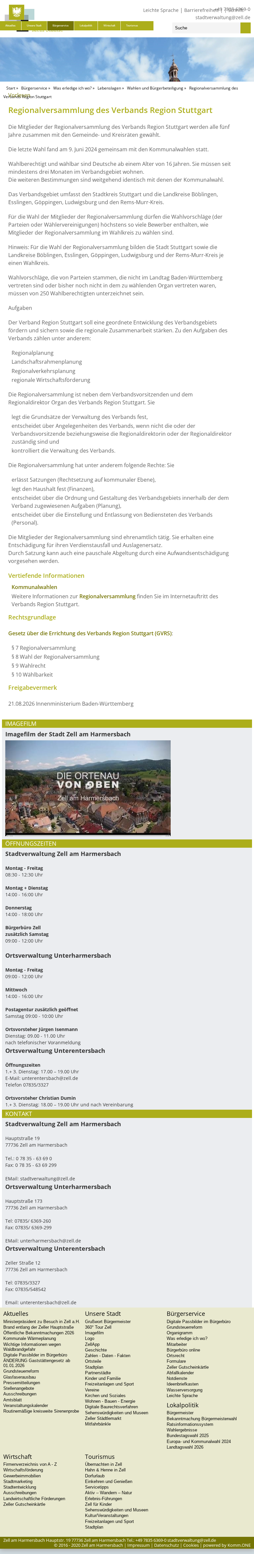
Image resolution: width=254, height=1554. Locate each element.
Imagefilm (94, 1332)
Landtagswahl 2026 (185, 1447)
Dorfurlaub (95, 1475)
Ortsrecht (176, 1355)
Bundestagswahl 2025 (188, 1435)
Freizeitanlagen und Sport (109, 1384)
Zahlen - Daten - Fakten (107, 1355)
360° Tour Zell (98, 1327)
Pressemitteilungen (21, 1382)
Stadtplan (94, 1367)
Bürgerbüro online (183, 1350)
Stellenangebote (18, 1388)
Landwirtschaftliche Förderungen (34, 1498)
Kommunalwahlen (34, 587)
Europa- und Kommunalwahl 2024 (199, 1441)
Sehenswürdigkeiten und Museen (116, 1412)
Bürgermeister (180, 1412)
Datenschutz (166, 1545)
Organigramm (179, 1332)
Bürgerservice (60, 25)
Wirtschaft (109, 25)
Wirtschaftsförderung (23, 1469)
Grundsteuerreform (21, 1371)
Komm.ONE (239, 1545)
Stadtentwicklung (19, 1487)
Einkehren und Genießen (108, 1481)
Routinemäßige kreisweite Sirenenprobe (41, 1411)
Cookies (191, 1545)
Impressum (138, 1545)
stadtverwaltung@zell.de (222, 17)
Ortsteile (93, 1361)
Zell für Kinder (98, 1504)
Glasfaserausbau (19, 1377)
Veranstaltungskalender (25, 1405)
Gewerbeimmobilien (22, 1475)
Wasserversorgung (184, 1390)
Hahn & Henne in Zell (105, 1469)
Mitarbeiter (177, 1344)
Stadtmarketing (17, 1481)
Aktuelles (10, 25)
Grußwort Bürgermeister (108, 1321)
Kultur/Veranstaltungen (106, 1515)
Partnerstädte (98, 1372)
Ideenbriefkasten (182, 1384)
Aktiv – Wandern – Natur (108, 1492)
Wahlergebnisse (182, 1429)
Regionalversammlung (107, 596)
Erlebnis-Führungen (103, 1498)
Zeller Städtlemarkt (103, 1418)
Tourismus (132, 25)
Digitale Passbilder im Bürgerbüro (35, 1354)
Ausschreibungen (19, 1393)
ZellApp (92, 1344)
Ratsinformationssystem (190, 1424)
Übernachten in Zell (103, 1464)
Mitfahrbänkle (98, 1424)
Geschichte (96, 1350)
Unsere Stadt (34, 25)
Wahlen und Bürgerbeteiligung (155, 88)
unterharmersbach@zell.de (50, 1241)
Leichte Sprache (161, 10)
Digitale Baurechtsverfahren (111, 1406)
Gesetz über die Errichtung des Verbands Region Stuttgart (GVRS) (90, 633)
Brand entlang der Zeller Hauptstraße (38, 1327)
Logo (89, 1338)
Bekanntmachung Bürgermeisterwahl (202, 1418)
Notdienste (177, 1378)
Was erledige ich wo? (72, 88)
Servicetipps (97, 1487)
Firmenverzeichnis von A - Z (30, 1464)
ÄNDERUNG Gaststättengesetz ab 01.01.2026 (36, 1363)
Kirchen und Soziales (105, 1395)
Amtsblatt (12, 1399)
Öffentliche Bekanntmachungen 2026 (38, 1332)
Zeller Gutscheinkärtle (188, 1367)
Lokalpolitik (86, 25)
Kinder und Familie (103, 1378)
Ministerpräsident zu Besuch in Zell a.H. (41, 1321)
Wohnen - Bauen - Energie (110, 1401)
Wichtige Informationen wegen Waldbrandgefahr (32, 1347)
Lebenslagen (109, 88)
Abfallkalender (180, 1372)
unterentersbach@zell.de (50, 1078)
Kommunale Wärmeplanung (29, 1338)
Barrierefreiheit (201, 10)
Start (10, 88)
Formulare (176, 1361)
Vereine (92, 1390)
